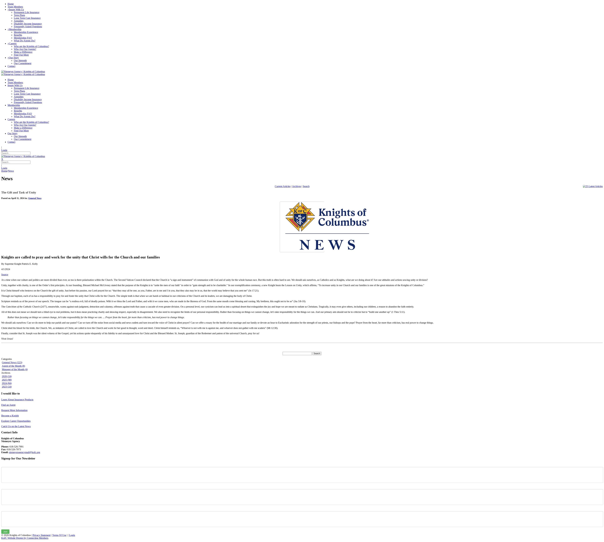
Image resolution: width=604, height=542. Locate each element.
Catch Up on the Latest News (16, 426)
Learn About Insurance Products (17, 399)
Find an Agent (8, 405)
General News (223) (12, 362)
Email (4, 508)
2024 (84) (7, 383)
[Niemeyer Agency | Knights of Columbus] (23, 71)
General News (34, 198)
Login (4, 150)
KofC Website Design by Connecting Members (24, 538)
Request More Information (14, 410)
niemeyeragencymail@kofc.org (24, 452)
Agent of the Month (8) (13, 366)
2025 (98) (7, 379)
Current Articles (283, 186)
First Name (7, 464)
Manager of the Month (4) (15, 369)
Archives (296, 186)
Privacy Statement (41, 535)
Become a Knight (10, 415)
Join (5, 531)
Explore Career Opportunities (16, 421)
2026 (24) (7, 376)
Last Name (7, 486)
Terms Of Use (59, 535)
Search (306, 186)
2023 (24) (7, 386)
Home (4, 171)
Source (4, 274)
